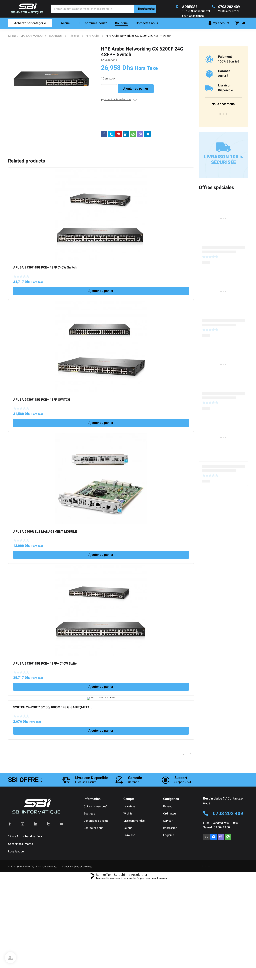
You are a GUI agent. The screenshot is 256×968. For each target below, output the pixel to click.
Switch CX (149, 120)
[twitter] (48, 824)
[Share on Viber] (140, 134)
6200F (120, 125)
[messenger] (213, 837)
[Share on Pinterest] (118, 134)
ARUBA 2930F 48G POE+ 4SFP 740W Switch (45, 267)
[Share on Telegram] (147, 134)
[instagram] (22, 824)
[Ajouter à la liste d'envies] (135, 99)
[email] (206, 837)
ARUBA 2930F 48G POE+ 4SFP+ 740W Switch (45, 663)
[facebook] (10, 824)
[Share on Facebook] (104, 134)
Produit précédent (184, 754)
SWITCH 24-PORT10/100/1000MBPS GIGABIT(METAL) (53, 707)
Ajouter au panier (135, 88)
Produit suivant (191, 754)
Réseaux (74, 36)
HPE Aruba (92, 36)
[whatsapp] (228, 837)
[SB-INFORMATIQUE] (27, 9)
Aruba (116, 139)
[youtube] (61, 824)
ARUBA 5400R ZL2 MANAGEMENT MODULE (45, 531)
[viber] (221, 837)
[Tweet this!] (111, 134)
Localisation (16, 851)
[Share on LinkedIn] (126, 134)
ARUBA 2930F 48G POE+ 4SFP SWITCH (41, 399)
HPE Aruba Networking (139, 125)
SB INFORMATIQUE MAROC (25, 36)
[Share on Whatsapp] (133, 134)
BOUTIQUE (55, 36)
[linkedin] (35, 824)
